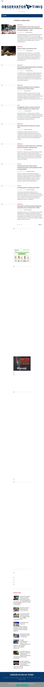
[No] (42, 684)
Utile (35, 677)
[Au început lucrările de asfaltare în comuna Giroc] (8, 128)
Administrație (20, 46)
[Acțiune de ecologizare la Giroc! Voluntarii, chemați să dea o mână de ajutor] (8, 89)
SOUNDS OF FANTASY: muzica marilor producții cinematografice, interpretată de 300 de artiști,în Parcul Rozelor (21, 664)
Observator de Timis (22, 674)
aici (35, 683)
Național (28, 677)
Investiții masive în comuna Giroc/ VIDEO (28, 187)
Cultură (16, 677)
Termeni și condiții (22, 679)
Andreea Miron (29, 32)
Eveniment (12, 677)
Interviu (24, 677)
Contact (38, 677)
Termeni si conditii (24, 685)
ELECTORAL (19, 164)
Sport (32, 677)
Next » (40, 224)
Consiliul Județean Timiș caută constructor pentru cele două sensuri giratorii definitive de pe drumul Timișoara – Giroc (29, 28)
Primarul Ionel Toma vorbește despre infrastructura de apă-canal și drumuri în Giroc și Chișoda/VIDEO (29, 167)
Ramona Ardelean (28, 129)
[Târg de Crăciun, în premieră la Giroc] (8, 50)
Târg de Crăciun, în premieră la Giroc (27, 48)
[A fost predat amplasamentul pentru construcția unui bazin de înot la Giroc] (8, 69)
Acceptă (18, 685)
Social (18, 105)
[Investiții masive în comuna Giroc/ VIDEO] (8, 189)
